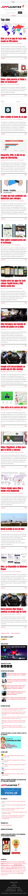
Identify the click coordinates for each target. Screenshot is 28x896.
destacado (5, 865)
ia (10, 867)
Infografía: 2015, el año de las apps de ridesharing (13, 156)
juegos (19, 868)
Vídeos (16, 873)
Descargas (24, 863)
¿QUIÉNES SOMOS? (14, 882)
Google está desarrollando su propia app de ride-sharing (13, 368)
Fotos (23, 865)
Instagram (20, 867)
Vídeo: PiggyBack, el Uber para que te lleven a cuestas (13, 448)
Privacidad (17, 870)
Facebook (11, 865)
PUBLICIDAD (13, 885)
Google (2, 867)
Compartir (3, 58)
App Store (7, 863)
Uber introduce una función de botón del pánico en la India (13, 325)
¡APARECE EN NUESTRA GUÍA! (14, 887)
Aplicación (16, 862)
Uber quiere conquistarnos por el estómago (13, 241)
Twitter (11, 873)
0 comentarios (19, 43)
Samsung (14, 871)
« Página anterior (5, 633)
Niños (14, 870)
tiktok (5, 873)
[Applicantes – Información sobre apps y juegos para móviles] (14, 7)
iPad (2, 868)
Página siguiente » (15, 633)
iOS (24, 867)
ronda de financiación (6, 871)
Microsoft (8, 870)
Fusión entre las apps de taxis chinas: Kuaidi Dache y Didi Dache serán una (13, 283)
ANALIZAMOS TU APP (11, 889)
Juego (15, 868)
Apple (23, 862)
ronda (24, 870)
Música (11, 870)
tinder (8, 873)
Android (4, 862)
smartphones (22, 871)
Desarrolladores (17, 863)
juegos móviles (23, 868)
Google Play (7, 867)
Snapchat (2, 873)
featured (18, 865)
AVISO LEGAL (20, 890)
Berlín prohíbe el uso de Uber (13, 529)
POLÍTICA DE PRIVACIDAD (10, 890)
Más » (26, 58)
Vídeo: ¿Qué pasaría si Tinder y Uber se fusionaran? (13, 81)
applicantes (3, 84)
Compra (11, 863)
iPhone (5, 868)
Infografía (14, 867)
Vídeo (14, 873)
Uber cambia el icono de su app (14, 117)
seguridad (18, 871)
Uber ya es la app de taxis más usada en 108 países (13, 40)
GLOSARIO (19, 889)
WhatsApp (20, 873)
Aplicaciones (10, 862)
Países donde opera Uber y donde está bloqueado (12, 489)
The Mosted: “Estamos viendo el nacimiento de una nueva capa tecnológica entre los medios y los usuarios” (17, 681)
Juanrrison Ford (4, 43)
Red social (21, 870)
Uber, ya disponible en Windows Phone (14, 568)
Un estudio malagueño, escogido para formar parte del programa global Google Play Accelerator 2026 (13, 817)
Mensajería (3, 870)
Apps (2, 863)
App (20, 862)
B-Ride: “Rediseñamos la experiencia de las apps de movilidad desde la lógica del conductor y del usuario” (16, 693)
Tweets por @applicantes (6, 825)
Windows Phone (4, 874)
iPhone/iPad (10, 868)
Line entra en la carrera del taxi (14, 407)
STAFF (14, 884)
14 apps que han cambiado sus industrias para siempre (13, 197)
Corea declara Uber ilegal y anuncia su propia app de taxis (13, 610)
